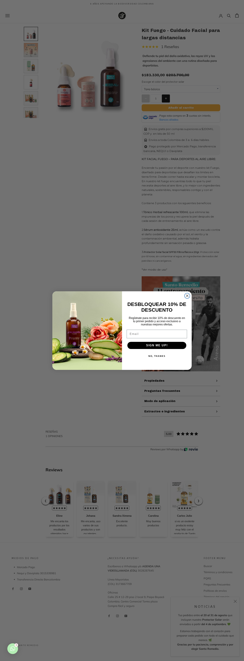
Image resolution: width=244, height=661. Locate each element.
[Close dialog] (187, 295)
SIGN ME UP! (157, 345)
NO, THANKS (156, 356)
